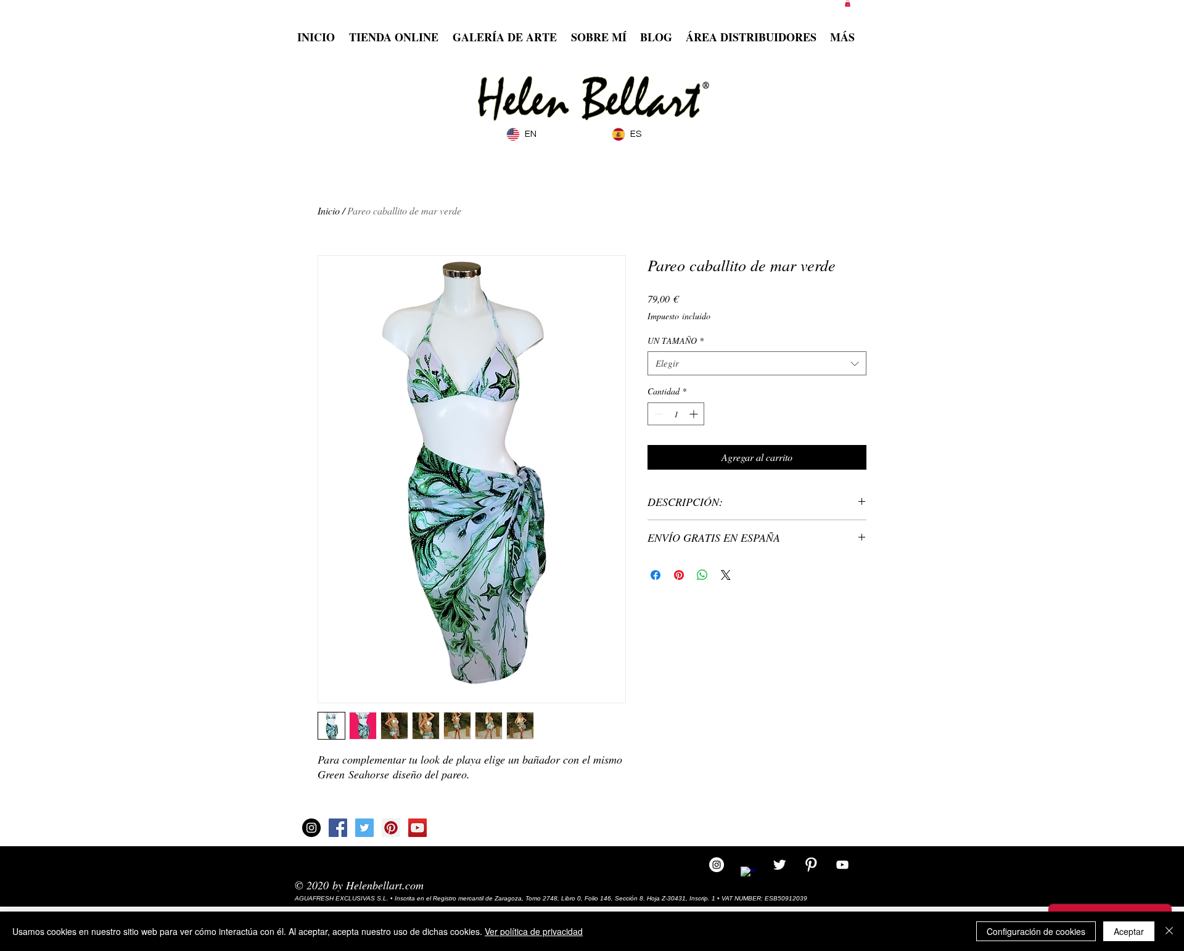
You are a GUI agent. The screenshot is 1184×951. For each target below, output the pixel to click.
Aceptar (1129, 931)
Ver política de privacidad (534, 931)
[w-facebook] (748, 874)
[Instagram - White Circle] (716, 864)
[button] (847, 3)
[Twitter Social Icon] (364, 827)
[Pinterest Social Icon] (391, 827)
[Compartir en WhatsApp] (702, 575)
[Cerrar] (1169, 931)
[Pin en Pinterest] (679, 575)
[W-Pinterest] (811, 864)
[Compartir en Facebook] (655, 575)
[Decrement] (657, 414)
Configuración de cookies (1036, 931)
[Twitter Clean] (779, 864)
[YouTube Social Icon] (417, 827)
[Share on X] (725, 575)
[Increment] (694, 414)
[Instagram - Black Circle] (311, 827)
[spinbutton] (676, 414)
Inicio (329, 210)
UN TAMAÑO (676, 340)
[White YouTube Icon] (842, 864)
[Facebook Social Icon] (338, 827)
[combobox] (757, 363)
